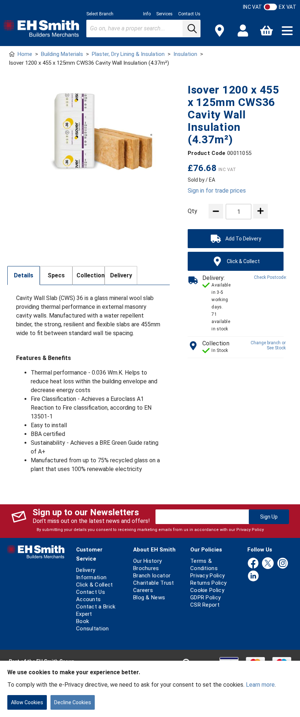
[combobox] (143, 28)
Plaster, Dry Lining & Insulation (128, 54)
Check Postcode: (270, 277)
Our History (147, 561)
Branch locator (151, 575)
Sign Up (269, 517)
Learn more (260, 684)
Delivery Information (91, 574)
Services (164, 13)
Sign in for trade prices (217, 190)
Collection (90, 275)
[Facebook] (253, 563)
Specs (56, 275)
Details (23, 275)
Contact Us (189, 13)
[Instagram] (283, 563)
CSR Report (205, 605)
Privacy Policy (250, 529)
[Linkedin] (253, 576)
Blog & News (149, 597)
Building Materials (62, 54)
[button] (287, 30)
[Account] (243, 30)
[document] (150, 689)
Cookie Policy (207, 590)
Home (25, 54)
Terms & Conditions (204, 565)
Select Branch (99, 13)
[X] (268, 563)
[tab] (23, 275)
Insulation (185, 54)
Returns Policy (208, 583)
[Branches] (219, 30)
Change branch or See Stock (268, 345)
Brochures (146, 568)
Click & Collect (94, 584)
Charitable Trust (153, 583)
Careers (143, 590)
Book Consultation (92, 625)
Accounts (88, 599)
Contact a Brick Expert (96, 610)
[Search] (191, 28)
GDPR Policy (205, 597)
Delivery (121, 275)
